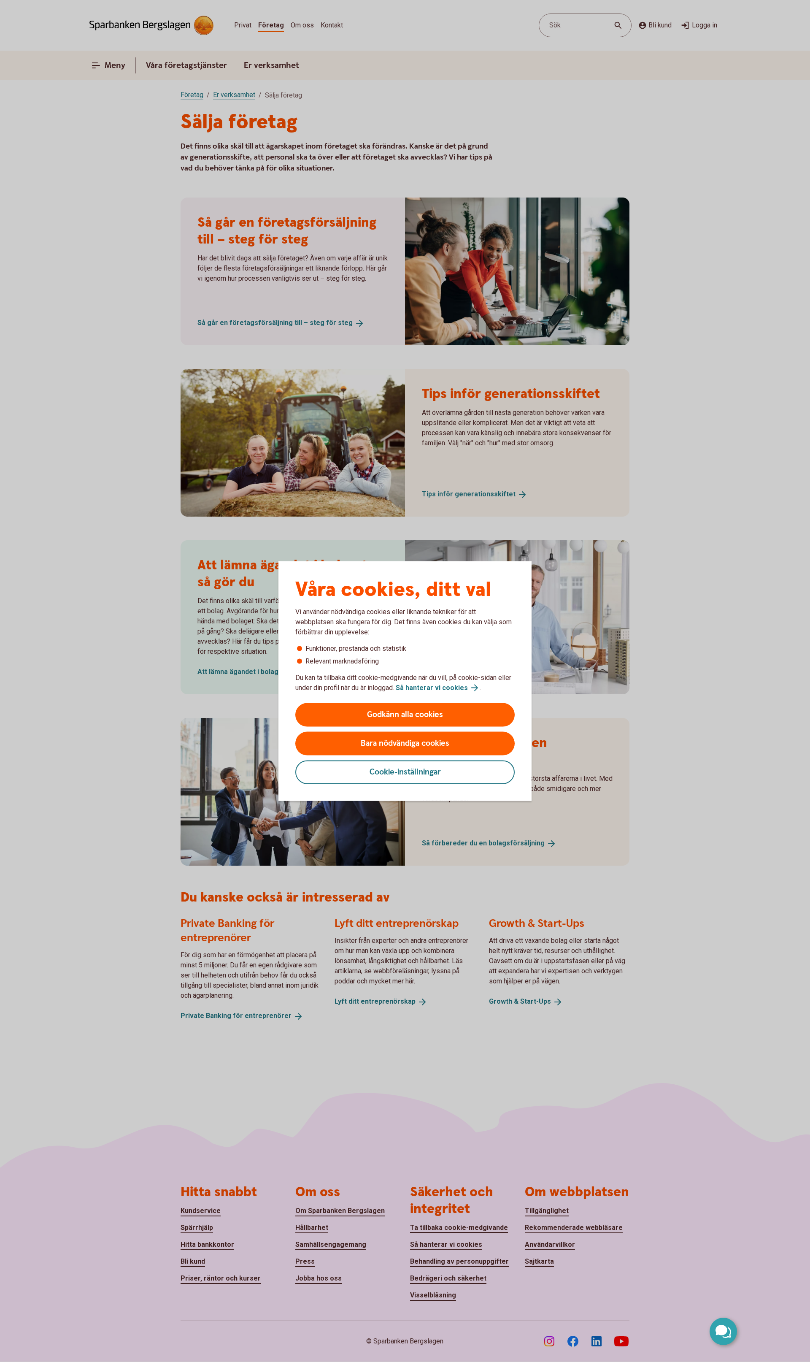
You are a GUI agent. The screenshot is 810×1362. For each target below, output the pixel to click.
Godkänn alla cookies (405, 714)
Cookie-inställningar (405, 772)
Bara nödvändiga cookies (405, 743)
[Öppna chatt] (723, 1331)
